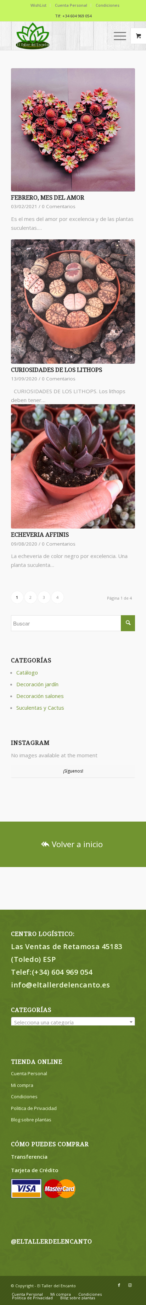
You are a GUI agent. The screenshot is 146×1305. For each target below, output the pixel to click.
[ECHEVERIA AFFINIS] (73, 466)
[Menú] (116, 36)
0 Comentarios (58, 206)
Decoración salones (40, 695)
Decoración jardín (37, 684)
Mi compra (22, 1085)
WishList (38, 5)
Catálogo (27, 672)
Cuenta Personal (71, 5)
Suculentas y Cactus (40, 707)
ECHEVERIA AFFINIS (40, 534)
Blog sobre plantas (31, 1119)
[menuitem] (38, 5)
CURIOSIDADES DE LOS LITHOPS (56, 370)
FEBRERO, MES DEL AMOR (47, 197)
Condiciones (107, 5)
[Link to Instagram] (129, 1285)
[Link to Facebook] (119, 1285)
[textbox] (73, 1022)
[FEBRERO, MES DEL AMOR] (73, 129)
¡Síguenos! (73, 771)
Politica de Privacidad (34, 1108)
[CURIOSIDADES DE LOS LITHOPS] (73, 301)
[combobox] (73, 1022)
